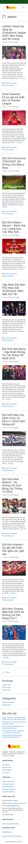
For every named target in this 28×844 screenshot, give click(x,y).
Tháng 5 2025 (6, 684)
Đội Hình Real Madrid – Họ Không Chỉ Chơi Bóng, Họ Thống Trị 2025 (12, 485)
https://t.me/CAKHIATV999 (10, 823)
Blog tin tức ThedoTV (10, 83)
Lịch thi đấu (5, 772)
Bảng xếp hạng (6, 767)
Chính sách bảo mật (8, 784)
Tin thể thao (5, 765)
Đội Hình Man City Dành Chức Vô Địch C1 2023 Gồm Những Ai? (13, 419)
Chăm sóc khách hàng (9, 789)
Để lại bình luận (9, 85)
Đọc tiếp (22, 78)
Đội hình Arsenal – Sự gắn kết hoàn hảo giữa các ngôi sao (13, 549)
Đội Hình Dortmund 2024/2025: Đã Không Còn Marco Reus (14, 163)
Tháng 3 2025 (6, 687)
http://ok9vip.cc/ (7, 832)
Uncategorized (6, 705)
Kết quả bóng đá (7, 770)
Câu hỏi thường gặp (8, 786)
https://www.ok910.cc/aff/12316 (12, 836)
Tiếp (8, 672)
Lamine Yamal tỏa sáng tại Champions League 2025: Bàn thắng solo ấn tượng (14, 32)
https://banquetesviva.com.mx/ (17, 803)
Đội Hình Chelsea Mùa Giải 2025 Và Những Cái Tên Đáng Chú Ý (13, 613)
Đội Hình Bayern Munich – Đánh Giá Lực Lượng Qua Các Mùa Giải (13, 227)
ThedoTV (5, 752)
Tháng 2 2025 (6, 690)
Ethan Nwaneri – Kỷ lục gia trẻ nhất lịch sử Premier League (13, 98)
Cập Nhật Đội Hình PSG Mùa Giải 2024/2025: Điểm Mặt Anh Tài (13, 289)
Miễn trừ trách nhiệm (8, 781)
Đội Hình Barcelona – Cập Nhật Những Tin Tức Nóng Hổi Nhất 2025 (14, 353)
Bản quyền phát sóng (8, 791)
